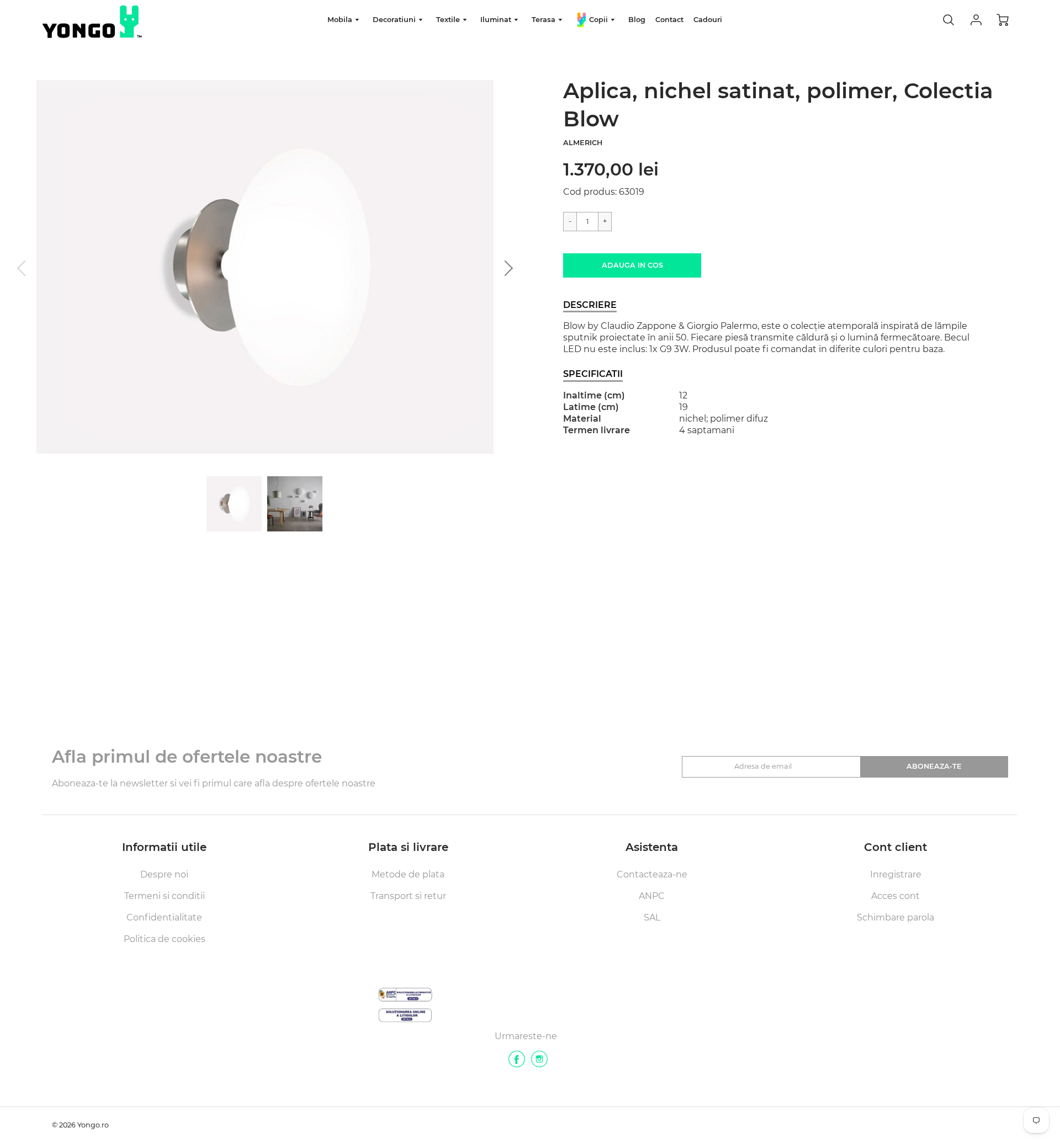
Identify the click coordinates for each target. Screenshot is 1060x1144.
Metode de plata (408, 874)
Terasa (545, 19)
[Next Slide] (505, 268)
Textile (449, 19)
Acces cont (895, 896)
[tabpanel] (234, 503)
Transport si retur (408, 896)
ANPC (652, 896)
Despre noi (164, 874)
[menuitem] (345, 20)
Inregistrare (895, 874)
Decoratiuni (395, 19)
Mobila (340, 19)
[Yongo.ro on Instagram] (539, 1063)
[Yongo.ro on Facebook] (516, 1063)
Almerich (582, 143)
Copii (598, 19)
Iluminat (496, 19)
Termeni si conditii (164, 896)
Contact (669, 19)
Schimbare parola (895, 917)
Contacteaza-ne (652, 874)
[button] (632, 265)
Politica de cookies (164, 939)
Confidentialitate (164, 917)
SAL (652, 917)
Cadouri (707, 19)
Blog (636, 19)
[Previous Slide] (24, 268)
